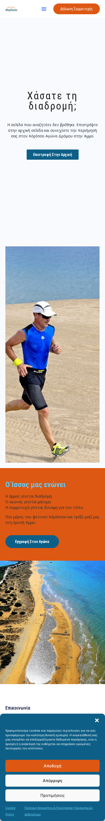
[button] (97, 720)
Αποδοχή (52, 765)
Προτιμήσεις (52, 795)
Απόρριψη (52, 780)
